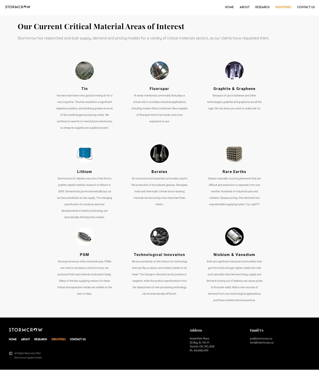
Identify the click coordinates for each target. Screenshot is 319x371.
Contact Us (306, 7)
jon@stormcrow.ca (261, 338)
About (244, 7)
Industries (283, 7)
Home (229, 7)
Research (262, 7)
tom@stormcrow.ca (261, 342)
